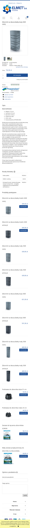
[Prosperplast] (11, 89)
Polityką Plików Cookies (11, 523)
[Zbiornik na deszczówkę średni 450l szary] (8, 209)
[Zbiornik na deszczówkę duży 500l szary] (8, 304)
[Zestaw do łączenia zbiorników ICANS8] (8, 435)
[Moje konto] (18, 18)
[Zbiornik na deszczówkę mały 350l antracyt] (8, 281)
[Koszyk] (26, 18)
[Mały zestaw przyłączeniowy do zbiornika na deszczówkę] (8, 459)
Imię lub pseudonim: (8, 477)
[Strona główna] (15, 8)
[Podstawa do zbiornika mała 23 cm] (8, 414)
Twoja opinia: (6, 483)
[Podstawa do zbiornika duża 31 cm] (8, 396)
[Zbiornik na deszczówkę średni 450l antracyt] (8, 233)
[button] (4, 18)
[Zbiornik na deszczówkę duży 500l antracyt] (8, 328)
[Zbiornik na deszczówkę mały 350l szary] (8, 257)
